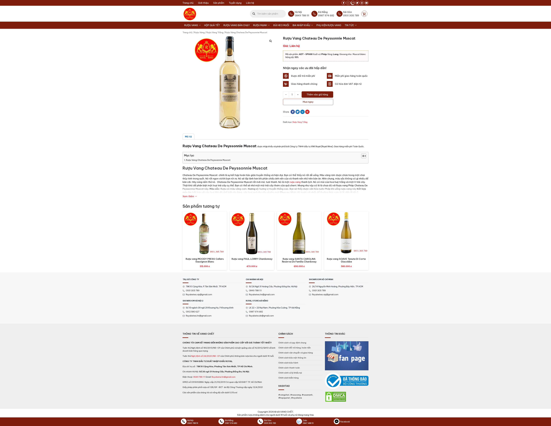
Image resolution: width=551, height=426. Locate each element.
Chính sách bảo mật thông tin (292, 357)
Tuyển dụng (235, 2)
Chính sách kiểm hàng (288, 377)
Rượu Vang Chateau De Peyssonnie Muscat (208, 160)
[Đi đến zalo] (353, 3)
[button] (270, 41)
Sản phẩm (218, 2)
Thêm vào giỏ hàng (317, 94)
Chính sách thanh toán (289, 367)
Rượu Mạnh (260, 25)
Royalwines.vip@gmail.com (199, 294)
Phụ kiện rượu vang (328, 25)
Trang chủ (188, 2)
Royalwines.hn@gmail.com (262, 294)
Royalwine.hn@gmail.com (223, 377)
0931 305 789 (192, 290)
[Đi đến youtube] (366, 3)
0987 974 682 (256, 311)
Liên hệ (250, 2)
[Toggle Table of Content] (362, 156)
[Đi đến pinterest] (362, 3)
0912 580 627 (192, 311)
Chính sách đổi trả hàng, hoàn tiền (294, 347)
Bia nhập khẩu (301, 25)
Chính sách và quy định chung (292, 342)
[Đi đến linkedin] (302, 112)
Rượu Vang (191, 25)
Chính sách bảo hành (288, 362)
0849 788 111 (255, 290)
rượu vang (295, 182)
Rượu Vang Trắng (214, 32)
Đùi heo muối (281, 25)
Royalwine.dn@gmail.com (261, 315)
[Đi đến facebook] (344, 3)
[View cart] (364, 14)
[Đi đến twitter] (357, 3)
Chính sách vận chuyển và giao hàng (295, 352)
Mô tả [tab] (188, 136)
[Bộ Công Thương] (346, 381)
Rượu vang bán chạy (236, 25)
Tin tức (349, 25)
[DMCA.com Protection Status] (335, 396)
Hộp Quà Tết (212, 25)
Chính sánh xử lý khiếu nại (290, 372)
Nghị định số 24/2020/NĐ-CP (205, 356)
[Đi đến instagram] (348, 3)
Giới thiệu (203, 2)
